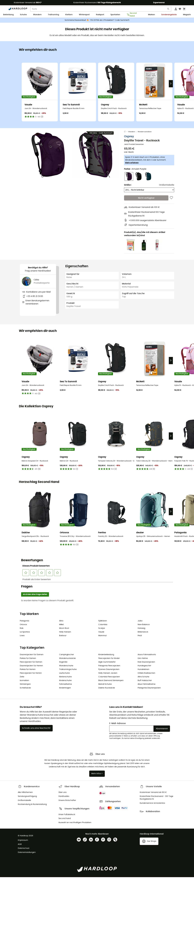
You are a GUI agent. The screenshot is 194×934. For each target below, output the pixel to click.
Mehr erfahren (132, 163)
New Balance (144, 624)
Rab (21, 628)
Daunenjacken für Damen (31, 655)
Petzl (140, 636)
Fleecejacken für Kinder (109, 658)
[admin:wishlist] (171, 197)
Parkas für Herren (28, 669)
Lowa (22, 636)
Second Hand (133, 15)
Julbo (140, 621)
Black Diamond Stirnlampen (111, 680)
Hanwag (141, 628)
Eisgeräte (63, 662)
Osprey (129, 136)
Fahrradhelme (65, 684)
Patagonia (24, 621)
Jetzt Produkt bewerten (134, 144)
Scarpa (101, 628)
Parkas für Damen (28, 658)
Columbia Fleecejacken (109, 677)
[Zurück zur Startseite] (126, 132)
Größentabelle (166, 185)
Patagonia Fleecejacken (109, 666)
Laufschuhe (64, 673)
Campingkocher (66, 655)
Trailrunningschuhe (68, 669)
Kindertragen (65, 688)
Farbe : (135, 169)
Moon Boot (64, 628)
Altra (61, 621)
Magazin (187, 15)
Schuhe (23, 15)
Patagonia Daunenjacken (149, 688)
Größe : (128, 185)
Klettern (69, 15)
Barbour (62, 636)
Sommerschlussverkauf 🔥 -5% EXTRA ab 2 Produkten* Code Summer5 (97, 20)
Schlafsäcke (25, 688)
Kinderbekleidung (106, 655)
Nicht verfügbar (146, 198)
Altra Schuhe (143, 677)
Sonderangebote (169, 15)
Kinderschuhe (65, 680)
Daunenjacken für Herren (31, 666)
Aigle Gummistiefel (106, 662)
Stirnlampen (25, 684)
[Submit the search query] (168, 9)
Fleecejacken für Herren (31, 673)
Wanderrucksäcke (145, 131)
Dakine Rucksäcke (106, 688)
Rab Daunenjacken (146, 662)
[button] (48, 155)
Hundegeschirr (144, 666)
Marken (151, 15)
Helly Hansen (65, 632)
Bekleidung (8, 15)
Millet (61, 624)
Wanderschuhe (66, 666)
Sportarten (115, 15)
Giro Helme (143, 658)
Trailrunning (53, 15)
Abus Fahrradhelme (146, 684)
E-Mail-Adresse (117, 723)
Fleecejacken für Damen (31, 662)
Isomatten (24, 680)
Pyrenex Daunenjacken (108, 669)
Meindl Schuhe (105, 684)
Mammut (102, 636)
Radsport (100, 15)
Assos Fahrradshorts (147, 655)
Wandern (37, 15)
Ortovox (23, 624)
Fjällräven (102, 621)
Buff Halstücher (145, 680)
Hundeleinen (143, 669)
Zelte (22, 677)
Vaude (101, 632)
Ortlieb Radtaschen (146, 673)
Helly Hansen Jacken (107, 673)
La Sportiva (25, 632)
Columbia (102, 624)
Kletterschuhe (65, 677)
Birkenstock (143, 632)
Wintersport (84, 15)
